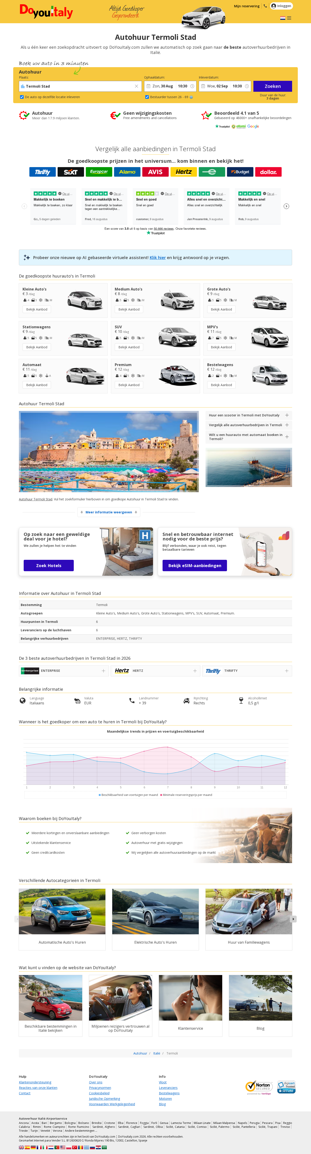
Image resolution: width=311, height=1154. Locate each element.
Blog (162, 1104)
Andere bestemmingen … (81, 1131)
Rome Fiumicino (78, 1127)
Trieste (23, 1131)
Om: (179, 77)
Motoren (165, 1098)
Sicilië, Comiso (197, 1127)
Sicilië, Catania (175, 1127)
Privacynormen (100, 1087)
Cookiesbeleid (99, 1093)
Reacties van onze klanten (38, 1087)
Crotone (109, 1123)
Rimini (37, 1127)
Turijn (34, 1131)
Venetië (45, 1131)
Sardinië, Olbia (153, 1127)
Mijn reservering (247, 6)
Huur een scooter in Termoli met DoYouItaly (244, 415)
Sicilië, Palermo (220, 1127)
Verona (57, 1131)
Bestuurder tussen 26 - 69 (169, 97)
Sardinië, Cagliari (129, 1127)
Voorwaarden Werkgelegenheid (112, 1104)
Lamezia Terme (181, 1123)
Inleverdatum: (209, 77)
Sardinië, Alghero (103, 1127)
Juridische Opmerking (104, 1098)
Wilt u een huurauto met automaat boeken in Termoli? (246, 437)
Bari (44, 1123)
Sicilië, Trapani (267, 1127)
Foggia (144, 1123)
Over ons (95, 1082)
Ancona (24, 1123)
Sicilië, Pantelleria (244, 1127)
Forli (154, 1123)
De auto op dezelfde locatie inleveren (52, 97)
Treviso (285, 1127)
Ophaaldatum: (154, 77)
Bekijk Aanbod (36, 309)
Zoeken (273, 86)
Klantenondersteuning (35, 1082)
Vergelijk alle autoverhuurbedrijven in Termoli (245, 425)
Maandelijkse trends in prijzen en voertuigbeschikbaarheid (155, 731)
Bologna (70, 1123)
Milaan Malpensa (224, 1123)
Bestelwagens (169, 1093)
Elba (120, 1123)
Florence (131, 1123)
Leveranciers (168, 1087)
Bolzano (83, 1123)
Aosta (35, 1123)
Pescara (267, 1123)
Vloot (163, 1082)
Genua (164, 1123)
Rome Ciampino (54, 1127)
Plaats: (24, 77)
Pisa (277, 1123)
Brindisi (97, 1123)
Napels (242, 1123)
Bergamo (56, 1123)
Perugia (255, 1123)
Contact (25, 1093)
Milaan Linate (202, 1123)
